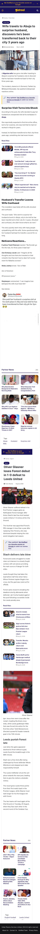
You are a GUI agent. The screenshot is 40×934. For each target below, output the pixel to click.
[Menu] (3, 11)
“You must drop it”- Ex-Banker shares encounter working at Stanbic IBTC (25, 175)
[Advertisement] (20, 348)
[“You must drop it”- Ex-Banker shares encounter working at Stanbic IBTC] (7, 174)
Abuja (4, 117)
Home (5, 18)
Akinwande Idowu (9, 47)
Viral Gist (11, 18)
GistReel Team (23, 930)
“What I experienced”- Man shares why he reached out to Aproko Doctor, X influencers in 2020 (26, 187)
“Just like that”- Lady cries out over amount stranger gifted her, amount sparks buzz (25, 163)
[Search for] (37, 11)
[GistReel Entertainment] (20, 10)
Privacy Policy (33, 930)
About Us (5, 930)
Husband (14, 441)
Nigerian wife (8, 73)
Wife (4, 444)
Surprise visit (25, 441)
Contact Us (13, 930)
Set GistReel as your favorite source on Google (18, 3)
